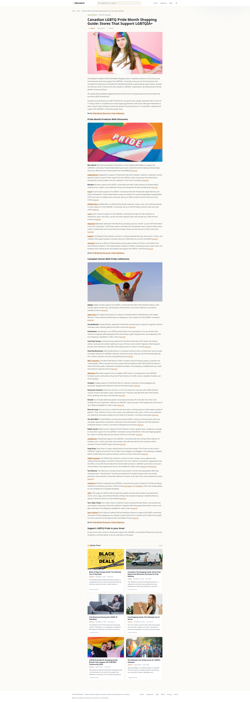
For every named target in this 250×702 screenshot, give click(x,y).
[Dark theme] (176, 3)
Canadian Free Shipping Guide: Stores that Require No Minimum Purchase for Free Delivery (144, 574)
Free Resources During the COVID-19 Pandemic (103, 618)
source (134, 171)
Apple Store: (92, 315)
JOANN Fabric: (93, 204)
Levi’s (90, 214)
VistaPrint (91, 483)
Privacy (169, 694)
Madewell (91, 224)
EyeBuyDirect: (93, 175)
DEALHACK (78, 3)
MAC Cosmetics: (94, 361)
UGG (89, 493)
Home (73, 11)
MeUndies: (92, 373)
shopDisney (92, 439)
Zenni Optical (93, 512)
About (163, 694)
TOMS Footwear (94, 458)
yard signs (128, 486)
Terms (176, 694)
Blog (170, 3)
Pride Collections (117, 113)
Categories (163, 3)
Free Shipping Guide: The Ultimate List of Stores (143, 618)
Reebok (90, 236)
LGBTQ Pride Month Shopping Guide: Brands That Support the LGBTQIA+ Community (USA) (103, 662)
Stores (156, 3)
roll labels (138, 486)
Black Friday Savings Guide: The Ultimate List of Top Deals (105, 573)
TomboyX (91, 243)
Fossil (90, 192)
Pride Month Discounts (101, 113)
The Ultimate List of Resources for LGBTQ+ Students (144, 661)
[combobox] (119, 3)
